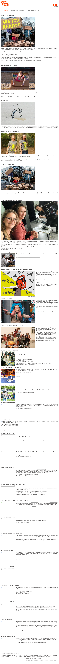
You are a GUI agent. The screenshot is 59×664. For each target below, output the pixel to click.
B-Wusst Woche (26, 485)
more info (18, 376)
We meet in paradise (41, 469)
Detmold (5, 429)
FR (56, 2)
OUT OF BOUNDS (52, 553)
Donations (56, 7)
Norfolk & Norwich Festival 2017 (11, 425)
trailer (20, 494)
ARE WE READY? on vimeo (5, 129)
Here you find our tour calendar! (49, 311)
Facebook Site (30, 660)
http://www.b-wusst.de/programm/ (28, 364)
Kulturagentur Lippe (26, 503)
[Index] (5, 6)
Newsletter (56, 6)
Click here (2, 248)
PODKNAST (27, 522)
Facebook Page (34, 506)
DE (55, 2)
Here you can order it (28, 408)
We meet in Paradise (31, 386)
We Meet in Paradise (45, 451)
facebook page (51, 340)
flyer (50, 285)
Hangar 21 (33, 474)
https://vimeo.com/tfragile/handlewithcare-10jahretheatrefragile (28, 257)
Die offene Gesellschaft (30, 475)
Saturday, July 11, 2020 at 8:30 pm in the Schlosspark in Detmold (14, 96)
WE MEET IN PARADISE (41, 421)
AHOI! (2, 96)
